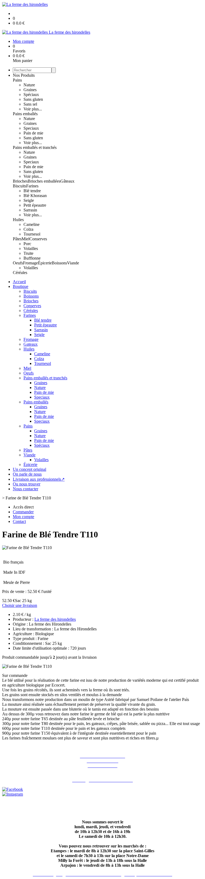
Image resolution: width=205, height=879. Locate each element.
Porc (27, 243)
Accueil (19, 281)
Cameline (31, 224)
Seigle (28, 200)
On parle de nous (27, 474)
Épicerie (45, 263)
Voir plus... (32, 109)
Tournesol (31, 234)
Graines (30, 89)
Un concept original (29, 469)
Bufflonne (32, 258)
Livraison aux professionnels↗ (39, 479)
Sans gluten (33, 99)
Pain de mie (33, 133)
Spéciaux (31, 94)
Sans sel (30, 104)
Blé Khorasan (35, 195)
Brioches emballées (44, 181)
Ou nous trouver (26, 484)
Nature (29, 85)
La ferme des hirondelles (55, 619)
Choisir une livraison (19, 605)
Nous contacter (25, 489)
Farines (32, 186)
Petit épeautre (34, 205)
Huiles (18, 219)
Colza (28, 229)
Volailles (30, 248)
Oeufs (18, 263)
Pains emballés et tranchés (35, 147)
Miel (25, 239)
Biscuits (19, 186)
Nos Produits (24, 75)
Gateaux (30, 344)
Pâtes (17, 239)
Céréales (20, 272)
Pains (17, 80)
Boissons (59, 263)
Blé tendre (32, 190)
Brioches (20, 181)
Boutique (20, 286)
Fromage (30, 263)
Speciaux (31, 128)
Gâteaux (67, 181)
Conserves (38, 239)
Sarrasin (30, 210)
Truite (28, 253)
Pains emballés (25, 113)
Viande (73, 263)
